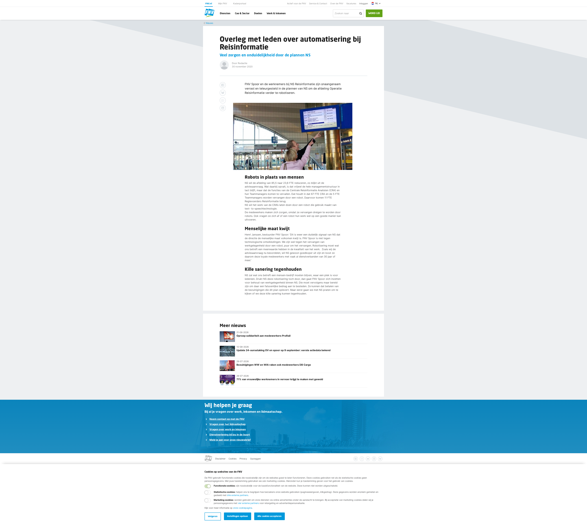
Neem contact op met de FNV (227, 418)
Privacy (243, 458)
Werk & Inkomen (276, 13)
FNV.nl (208, 3)
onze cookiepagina (242, 508)
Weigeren (213, 516)
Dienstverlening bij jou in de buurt (229, 434)
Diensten (225, 13)
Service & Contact (318, 3)
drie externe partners (237, 495)
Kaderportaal (239, 3)
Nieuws (209, 23)
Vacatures (351, 3)
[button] (376, 3)
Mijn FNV (222, 3)
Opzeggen (255, 458)
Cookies (232, 458)
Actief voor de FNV (296, 3)
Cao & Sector (242, 13)
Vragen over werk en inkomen (227, 429)
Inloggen (363, 3)
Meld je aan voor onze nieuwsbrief (230, 439)
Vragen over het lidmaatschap (227, 424)
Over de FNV (336, 3)
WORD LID (374, 13)
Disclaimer (220, 458)
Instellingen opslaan (237, 516)
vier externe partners (248, 503)
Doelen (258, 13)
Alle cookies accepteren (269, 516)
